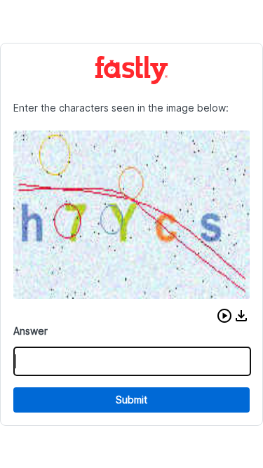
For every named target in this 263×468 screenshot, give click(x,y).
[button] (224, 315)
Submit (131, 400)
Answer (30, 331)
